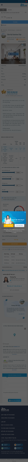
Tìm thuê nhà (19, 225)
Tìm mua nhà (8, 225)
